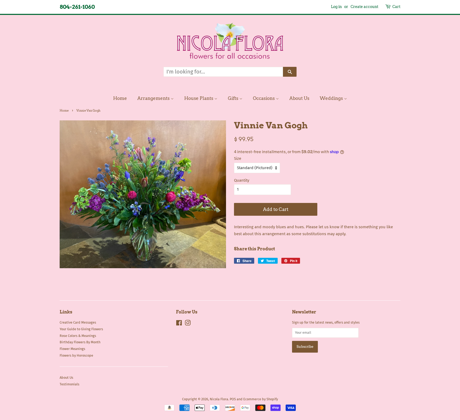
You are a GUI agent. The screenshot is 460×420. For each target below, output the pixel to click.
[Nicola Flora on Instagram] (188, 324)
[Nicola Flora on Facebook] (179, 324)
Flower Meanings (72, 349)
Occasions (264, 98)
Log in (336, 7)
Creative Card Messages (78, 322)
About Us (299, 98)
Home (120, 98)
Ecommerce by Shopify (260, 399)
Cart (396, 7)
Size (237, 158)
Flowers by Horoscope (76, 355)
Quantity (241, 180)
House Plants (199, 98)
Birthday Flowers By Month (80, 342)
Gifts (233, 98)
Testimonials (69, 384)
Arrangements (154, 98)
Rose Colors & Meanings (78, 336)
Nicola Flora (219, 399)
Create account (364, 7)
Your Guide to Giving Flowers (81, 329)
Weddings (332, 98)
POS (233, 399)
